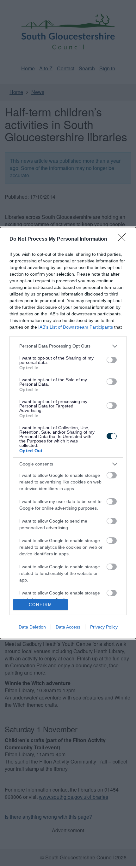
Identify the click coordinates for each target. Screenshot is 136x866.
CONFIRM (40, 604)
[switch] (112, 360)
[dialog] (68, 433)
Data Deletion (32, 626)
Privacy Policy (104, 626)
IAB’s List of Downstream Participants (75, 327)
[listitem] (68, 346)
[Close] (124, 239)
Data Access (68, 626)
